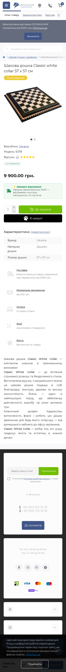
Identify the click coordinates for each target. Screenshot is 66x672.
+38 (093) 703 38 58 (34, 510)
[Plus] (14, 207)
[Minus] (14, 211)
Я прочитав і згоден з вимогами (35, 480)
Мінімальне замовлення (30, 290)
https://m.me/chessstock (19, 567)
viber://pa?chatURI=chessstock (36, 567)
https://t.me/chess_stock (45, 567)
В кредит (36, 218)
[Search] (7, 49)
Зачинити (33, 36)
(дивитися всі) (40, 232)
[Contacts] (50, 5)
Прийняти (35, 664)
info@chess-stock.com (33, 575)
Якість (20, 340)
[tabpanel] (33, 104)
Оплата (20, 307)
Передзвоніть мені (33, 515)
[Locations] (39, 5)
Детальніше (40, 27)
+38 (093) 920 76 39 (34, 507)
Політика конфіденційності (37, 479)
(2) (17, 157)
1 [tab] (31, 139)
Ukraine (24, 146)
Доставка (21, 270)
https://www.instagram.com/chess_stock (28, 567)
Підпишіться (48, 471)
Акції (19, 323)
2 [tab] (35, 139)
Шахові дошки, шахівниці (23, 57)
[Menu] (6, 5)
